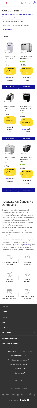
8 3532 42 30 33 (12, 351)
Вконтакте (16, 381)
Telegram (21, 381)
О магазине (6, 333)
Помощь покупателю (11, 338)
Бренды (5, 327)
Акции (4, 312)
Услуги (5, 317)
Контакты (26, 245)
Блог (4, 322)
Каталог (5, 306)
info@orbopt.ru (20, 355)
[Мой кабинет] (30, 3)
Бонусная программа (10, 343)
